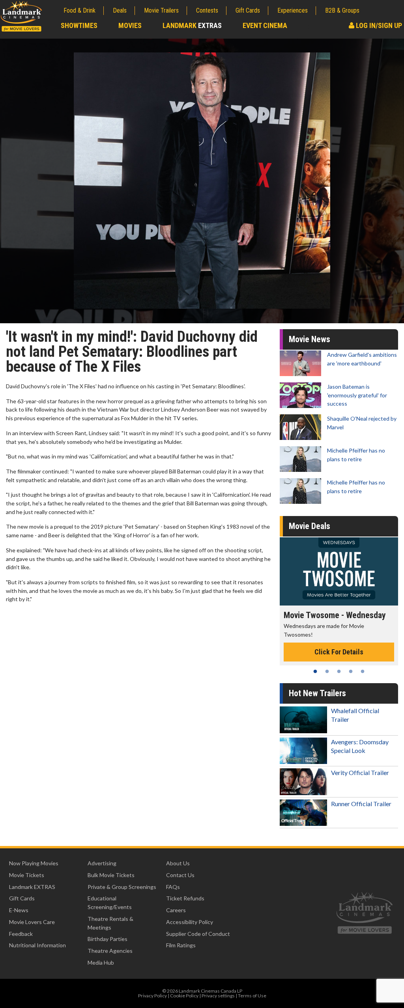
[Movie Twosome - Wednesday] (339, 571)
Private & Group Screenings (122, 886)
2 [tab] (327, 671)
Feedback (21, 933)
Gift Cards (248, 10)
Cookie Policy (184, 996)
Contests (207, 10)
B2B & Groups (342, 10)
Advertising (102, 863)
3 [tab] (339, 671)
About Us (178, 863)
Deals (120, 10)
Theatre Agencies (110, 950)
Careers (176, 910)
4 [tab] (351, 671)
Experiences (292, 10)
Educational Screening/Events (110, 902)
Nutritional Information (37, 945)
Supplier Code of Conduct (198, 933)
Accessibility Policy (189, 922)
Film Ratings (181, 945)
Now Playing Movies (33, 863)
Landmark (192, 25)
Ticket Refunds (185, 898)
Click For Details (338, 652)
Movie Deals (309, 526)
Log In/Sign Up (378, 25)
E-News (18, 910)
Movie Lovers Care (32, 922)
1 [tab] (315, 671)
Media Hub (101, 962)
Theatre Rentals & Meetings (110, 923)
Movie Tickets (26, 875)
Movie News (309, 339)
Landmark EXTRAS (32, 886)
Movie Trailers (161, 10)
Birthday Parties (107, 938)
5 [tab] (363, 671)
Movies (130, 25)
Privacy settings (218, 996)
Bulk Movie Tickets (111, 875)
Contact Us (180, 875)
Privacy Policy (152, 996)
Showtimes (79, 25)
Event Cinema (265, 25)
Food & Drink (79, 10)
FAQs (173, 886)
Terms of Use (252, 996)
